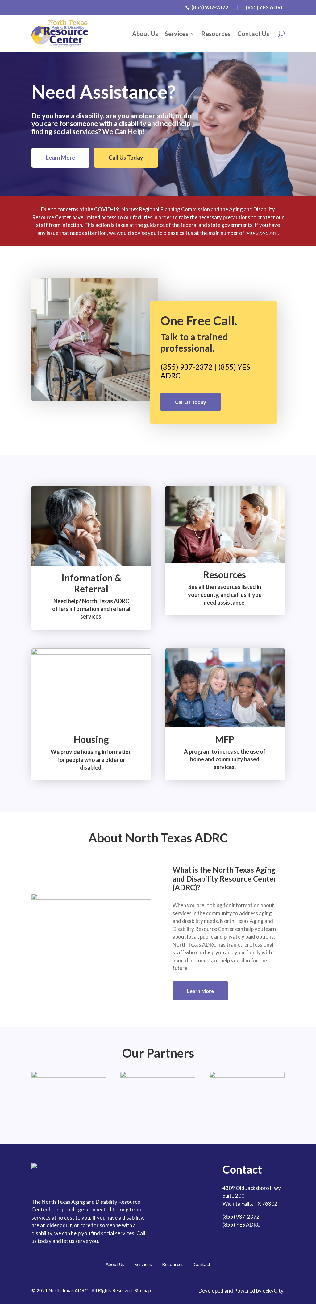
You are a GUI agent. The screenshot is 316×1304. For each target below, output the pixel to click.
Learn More (60, 157)
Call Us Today (126, 157)
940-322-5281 (261, 233)
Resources (216, 33)
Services (176, 33)
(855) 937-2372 (186, 366)
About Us (145, 33)
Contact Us (253, 33)
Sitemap (143, 1290)
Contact (202, 1264)
